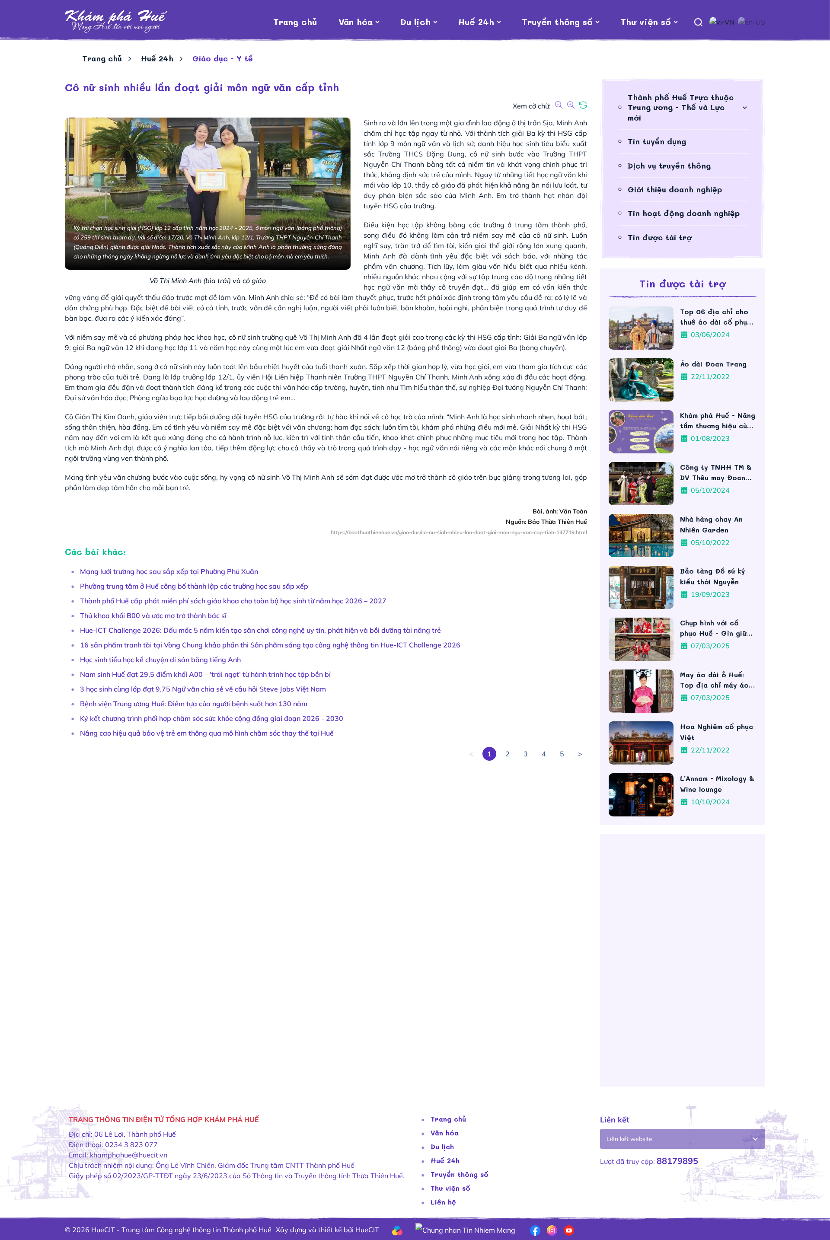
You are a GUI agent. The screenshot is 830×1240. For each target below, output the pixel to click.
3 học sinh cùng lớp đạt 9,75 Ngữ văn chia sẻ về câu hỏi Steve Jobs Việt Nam (203, 689)
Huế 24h (476, 21)
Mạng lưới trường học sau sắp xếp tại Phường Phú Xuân (169, 571)
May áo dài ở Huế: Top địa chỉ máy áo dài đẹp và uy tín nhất (714, 680)
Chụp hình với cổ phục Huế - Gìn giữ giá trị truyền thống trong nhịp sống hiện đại (716, 628)
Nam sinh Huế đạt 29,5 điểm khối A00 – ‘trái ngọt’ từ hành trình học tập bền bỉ (205, 674)
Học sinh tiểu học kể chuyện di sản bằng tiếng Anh (160, 659)
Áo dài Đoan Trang (714, 363)
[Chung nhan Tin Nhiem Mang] (465, 1229)
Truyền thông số (557, 21)
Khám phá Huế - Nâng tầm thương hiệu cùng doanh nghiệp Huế (717, 421)
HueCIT (367, 1229)
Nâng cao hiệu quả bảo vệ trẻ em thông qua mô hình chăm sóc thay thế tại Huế (207, 733)
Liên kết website (629, 1139)
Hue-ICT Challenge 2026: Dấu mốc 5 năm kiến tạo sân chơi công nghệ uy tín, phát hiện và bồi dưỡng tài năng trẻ (260, 630)
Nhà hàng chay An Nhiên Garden (711, 524)
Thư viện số (645, 21)
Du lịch (415, 21)
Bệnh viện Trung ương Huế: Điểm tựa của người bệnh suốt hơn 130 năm (193, 703)
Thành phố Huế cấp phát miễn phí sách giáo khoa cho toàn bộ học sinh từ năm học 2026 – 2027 (233, 600)
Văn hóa (355, 21)
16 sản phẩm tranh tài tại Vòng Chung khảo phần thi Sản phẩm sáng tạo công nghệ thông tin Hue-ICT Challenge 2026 (270, 645)
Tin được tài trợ (660, 237)
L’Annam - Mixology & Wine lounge (717, 784)
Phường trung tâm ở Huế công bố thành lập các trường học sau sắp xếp (194, 586)
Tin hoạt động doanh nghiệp (684, 213)
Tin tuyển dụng (657, 141)
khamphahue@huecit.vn (128, 1155)
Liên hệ (443, 1201)
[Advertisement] (324, 821)
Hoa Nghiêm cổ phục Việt (716, 732)
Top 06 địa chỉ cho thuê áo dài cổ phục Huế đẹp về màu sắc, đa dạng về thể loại (717, 317)
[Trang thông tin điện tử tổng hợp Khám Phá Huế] (116, 21)
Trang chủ (295, 21)
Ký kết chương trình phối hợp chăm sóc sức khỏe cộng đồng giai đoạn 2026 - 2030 (211, 718)
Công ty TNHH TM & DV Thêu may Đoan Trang (716, 472)
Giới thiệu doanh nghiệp (675, 189)
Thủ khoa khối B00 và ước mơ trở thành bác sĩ (153, 615)
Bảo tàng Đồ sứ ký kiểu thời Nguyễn (712, 576)
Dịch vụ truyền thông (669, 165)
